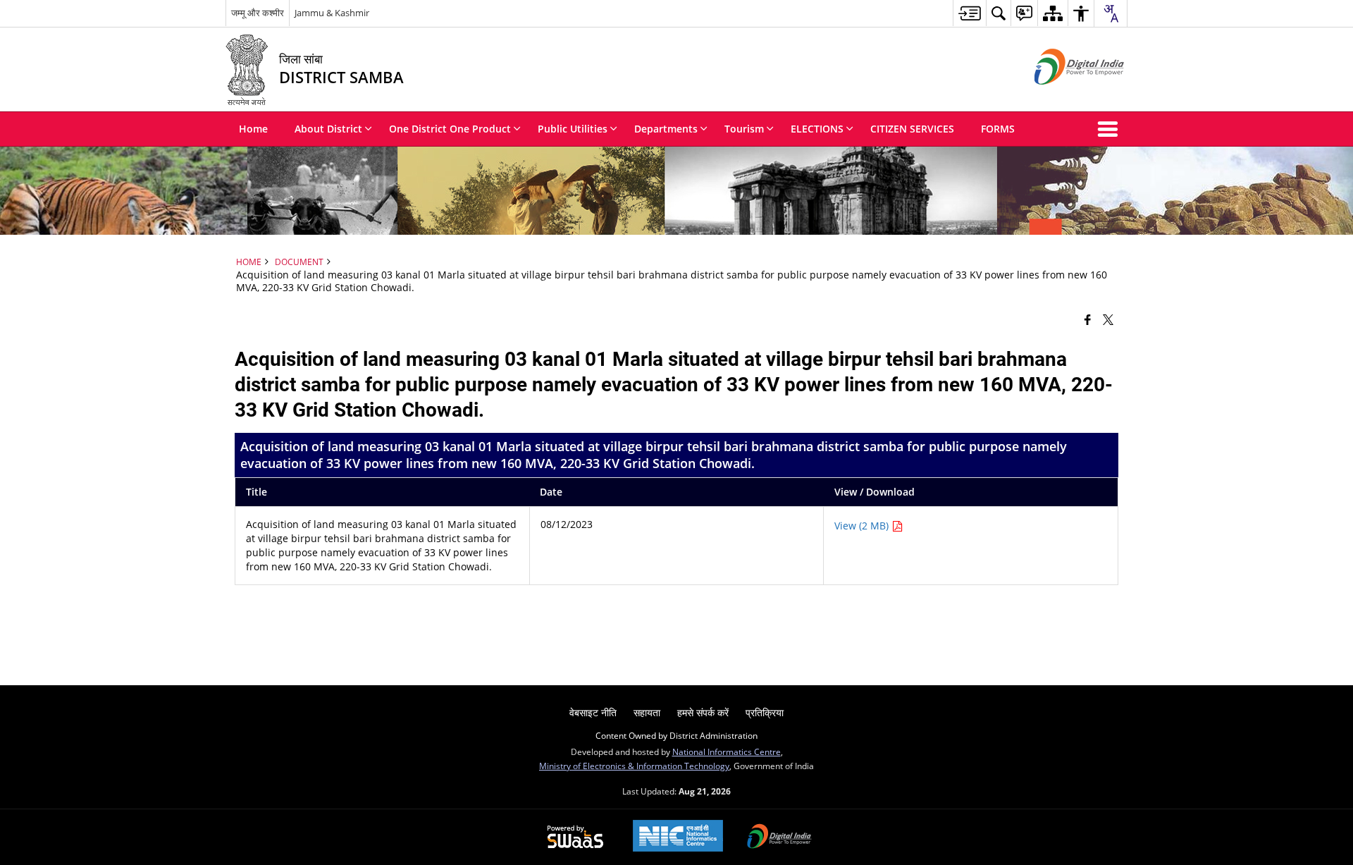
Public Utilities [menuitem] (572, 128)
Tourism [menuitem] (744, 128)
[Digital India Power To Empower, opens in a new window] (779, 837)
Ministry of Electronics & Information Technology (634, 765)
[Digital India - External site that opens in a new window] (1062, 96)
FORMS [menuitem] (998, 128)
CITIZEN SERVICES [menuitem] (912, 128)
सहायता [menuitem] (647, 712)
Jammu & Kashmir (332, 12)
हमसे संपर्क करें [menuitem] (703, 712)
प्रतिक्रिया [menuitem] (765, 712)
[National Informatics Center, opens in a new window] (678, 837)
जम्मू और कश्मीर (257, 12)
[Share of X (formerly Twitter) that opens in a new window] (1108, 319)
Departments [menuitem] (666, 128)
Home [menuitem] (253, 128)
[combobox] (1110, 13)
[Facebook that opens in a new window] (1087, 319)
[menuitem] (969, 13)
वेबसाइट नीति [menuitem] (593, 712)
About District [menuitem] (328, 128)
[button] (1111, 129)
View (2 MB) (862, 525)
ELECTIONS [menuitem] (817, 128)
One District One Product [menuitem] (450, 128)
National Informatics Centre (726, 751)
